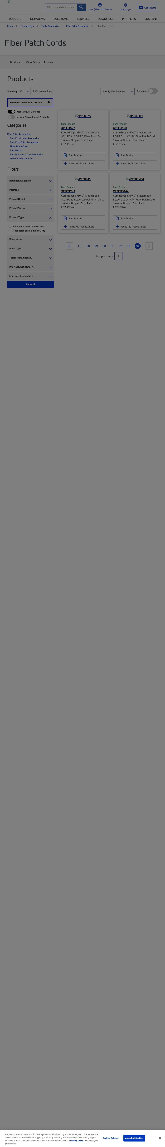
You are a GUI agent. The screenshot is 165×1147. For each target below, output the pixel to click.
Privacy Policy (76, 1140)
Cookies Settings (111, 1138)
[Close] (159, 1138)
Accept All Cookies (134, 1138)
